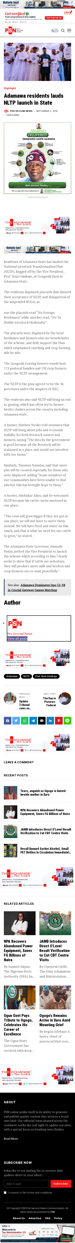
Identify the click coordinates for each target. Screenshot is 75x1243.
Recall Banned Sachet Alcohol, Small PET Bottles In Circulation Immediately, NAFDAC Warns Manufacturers (45, 852)
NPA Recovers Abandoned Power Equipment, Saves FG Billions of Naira (45, 812)
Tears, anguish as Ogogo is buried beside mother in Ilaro (43, 792)
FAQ (47, 1218)
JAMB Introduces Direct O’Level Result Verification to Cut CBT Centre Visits (45, 831)
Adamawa (12, 676)
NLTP (26, 676)
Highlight (10, 88)
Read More (11, 1138)
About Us (19, 1218)
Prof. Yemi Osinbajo (46, 676)
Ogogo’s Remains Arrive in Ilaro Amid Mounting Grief (54, 1020)
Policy (58, 1218)
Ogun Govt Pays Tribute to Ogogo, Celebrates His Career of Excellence (18, 1024)
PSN (53, 1211)
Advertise (35, 1218)
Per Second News (21, 111)
